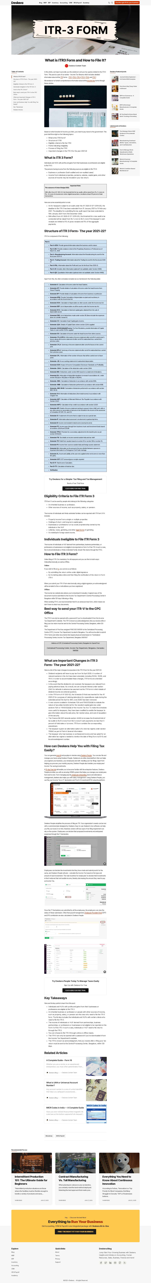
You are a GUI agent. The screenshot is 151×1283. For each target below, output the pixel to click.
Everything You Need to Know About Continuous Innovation (117, 1180)
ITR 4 (78, 77)
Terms (57, 1255)
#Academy (49, 1136)
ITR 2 (74, 77)
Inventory (55, 3)
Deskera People (86, 755)
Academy (86, 3)
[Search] (112, 2)
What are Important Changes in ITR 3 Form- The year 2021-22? (24, 98)
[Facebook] (101, 1263)
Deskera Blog (105, 1248)
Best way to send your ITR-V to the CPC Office (25, 93)
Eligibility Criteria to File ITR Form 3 (23, 84)
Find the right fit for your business (127, 2)
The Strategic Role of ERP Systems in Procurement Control (127, 133)
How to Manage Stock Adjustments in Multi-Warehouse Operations (127, 152)
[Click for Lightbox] (75, 106)
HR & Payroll (78, 3)
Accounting (64, 3)
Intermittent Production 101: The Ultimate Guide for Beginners (31, 1180)
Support (58, 1262)
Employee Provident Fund (93, 913)
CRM (70, 3)
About (57, 1252)
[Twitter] (106, 1263)
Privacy (57, 1259)
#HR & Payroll (60, 1136)
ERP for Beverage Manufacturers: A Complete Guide (128, 107)
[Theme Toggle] (109, 2)
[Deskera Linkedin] (110, 1263)
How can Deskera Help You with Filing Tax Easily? (25, 103)
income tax (91, 81)
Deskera (71, 1280)
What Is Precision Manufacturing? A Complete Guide (128, 161)
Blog (40, 3)
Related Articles (18, 110)
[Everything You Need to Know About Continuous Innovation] (119, 1163)
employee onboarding (78, 775)
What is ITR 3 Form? (19, 76)
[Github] (120, 1263)
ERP (49, 3)
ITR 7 (94, 77)
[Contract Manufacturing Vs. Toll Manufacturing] (75, 1163)
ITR (62, 77)
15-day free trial (51, 769)
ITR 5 (83, 77)
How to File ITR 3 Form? (20, 89)
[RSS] (125, 1263)
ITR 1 (70, 77)
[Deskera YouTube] (115, 1263)
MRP (45, 3)
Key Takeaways (18, 107)
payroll (58, 755)
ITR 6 (87, 77)
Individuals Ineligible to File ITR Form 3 (24, 87)
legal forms (80, 530)
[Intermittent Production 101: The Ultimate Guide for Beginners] (32, 1163)
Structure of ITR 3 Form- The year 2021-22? (25, 80)
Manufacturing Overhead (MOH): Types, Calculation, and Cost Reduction (128, 143)
